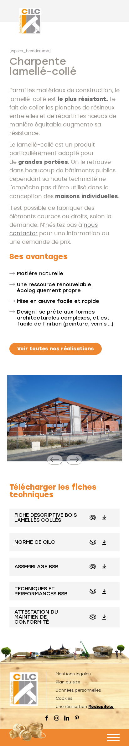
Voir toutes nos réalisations (55, 349)
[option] (64, 418)
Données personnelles (78, 690)
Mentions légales (73, 674)
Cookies (64, 698)
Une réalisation (85, 706)
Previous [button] (53, 464)
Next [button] (76, 464)
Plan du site (68, 682)
